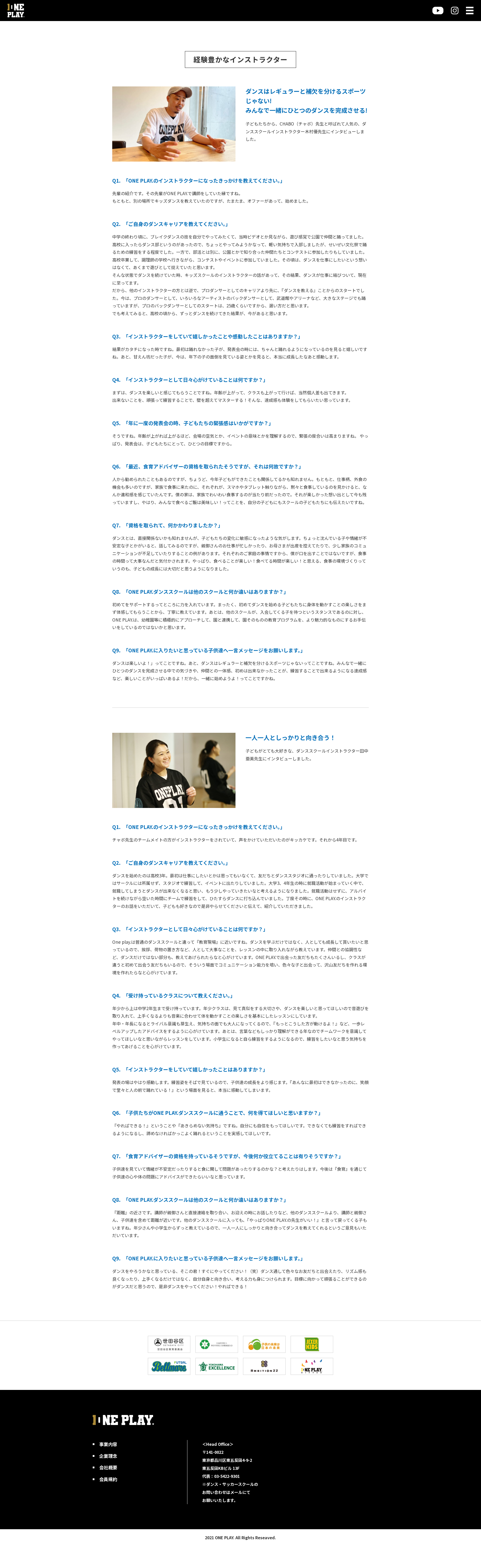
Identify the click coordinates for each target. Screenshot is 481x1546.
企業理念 (108, 1456)
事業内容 (108, 1444)
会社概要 (108, 1467)
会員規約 (108, 1479)
